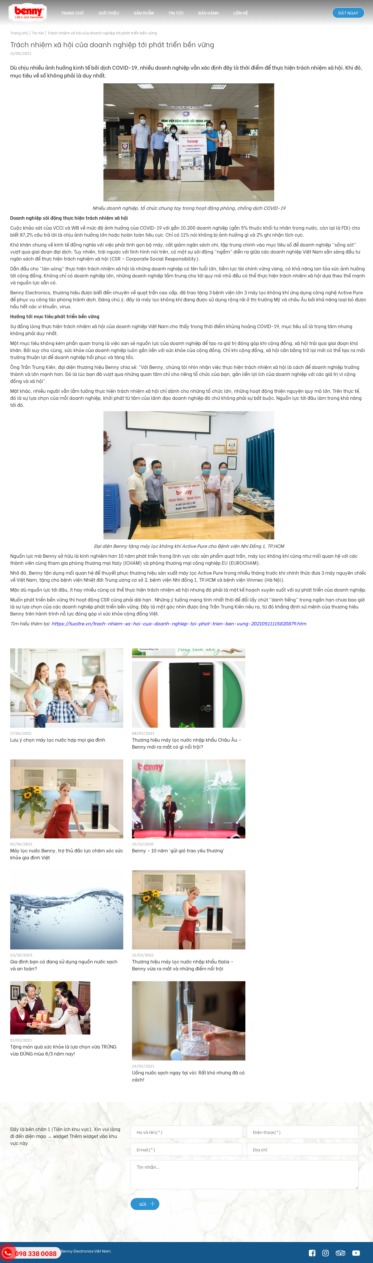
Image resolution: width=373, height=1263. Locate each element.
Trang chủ (72, 13)
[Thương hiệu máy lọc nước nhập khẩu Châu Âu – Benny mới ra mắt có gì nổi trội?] (188, 688)
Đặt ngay (348, 13)
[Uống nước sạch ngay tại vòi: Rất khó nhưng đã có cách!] (188, 1020)
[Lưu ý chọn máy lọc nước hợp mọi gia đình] (66, 688)
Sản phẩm (144, 13)
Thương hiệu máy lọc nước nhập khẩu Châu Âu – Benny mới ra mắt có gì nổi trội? (186, 743)
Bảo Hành (208, 13)
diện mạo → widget (46, 1135)
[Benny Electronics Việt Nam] (28, 12)
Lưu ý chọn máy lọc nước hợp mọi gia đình (57, 739)
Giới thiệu (108, 13)
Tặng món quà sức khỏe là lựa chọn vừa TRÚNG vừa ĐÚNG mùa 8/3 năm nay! (63, 1050)
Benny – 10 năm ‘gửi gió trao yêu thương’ (178, 850)
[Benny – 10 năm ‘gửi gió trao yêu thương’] (188, 799)
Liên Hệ (240, 13)
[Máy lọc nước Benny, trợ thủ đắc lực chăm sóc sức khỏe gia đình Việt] (66, 799)
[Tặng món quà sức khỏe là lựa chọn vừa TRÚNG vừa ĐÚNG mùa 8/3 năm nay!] (66, 1008)
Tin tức (176, 13)
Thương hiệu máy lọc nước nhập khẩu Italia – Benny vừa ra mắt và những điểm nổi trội (182, 965)
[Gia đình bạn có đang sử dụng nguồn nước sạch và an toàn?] (66, 909)
